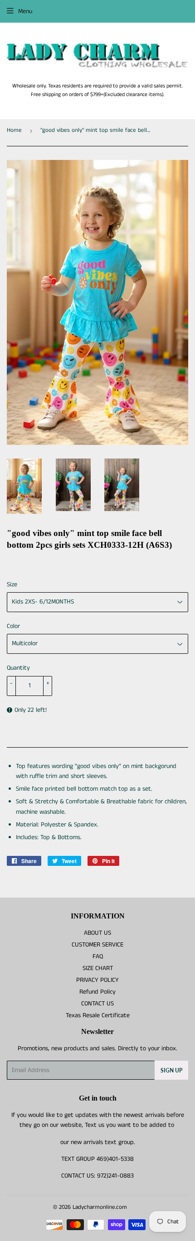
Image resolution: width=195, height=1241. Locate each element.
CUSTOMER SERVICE (97, 944)
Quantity (18, 667)
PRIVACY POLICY (97, 980)
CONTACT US (97, 1003)
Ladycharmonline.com (100, 1207)
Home (14, 130)
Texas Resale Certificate (98, 1015)
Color (13, 626)
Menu (25, 11)
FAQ (98, 956)
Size (12, 584)
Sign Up (171, 1070)
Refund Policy (97, 991)
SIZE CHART (98, 968)
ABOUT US (97, 932)
